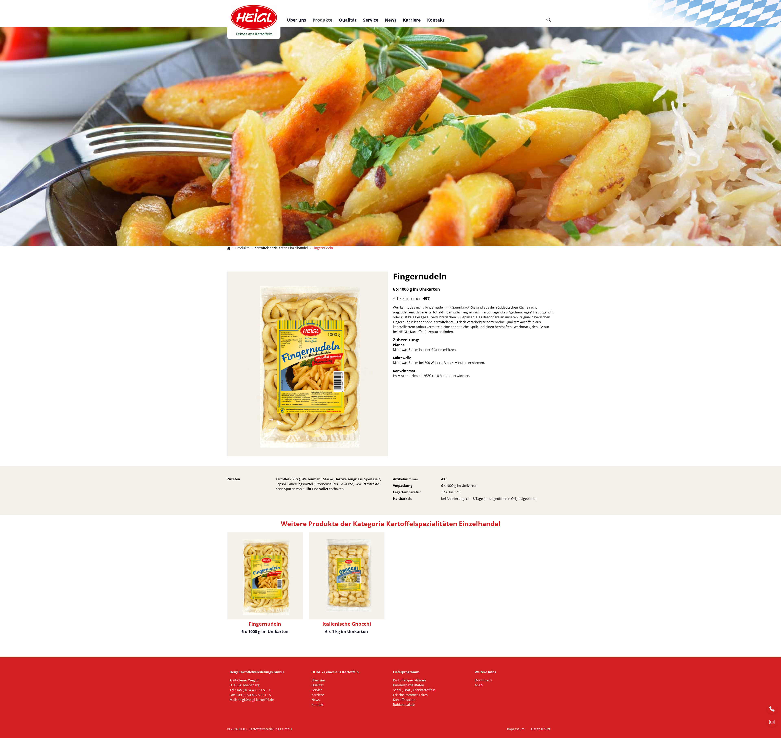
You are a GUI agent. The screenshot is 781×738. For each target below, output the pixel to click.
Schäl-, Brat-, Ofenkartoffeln (414, 690)
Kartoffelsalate (404, 699)
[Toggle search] (548, 21)
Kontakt (435, 20)
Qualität (348, 20)
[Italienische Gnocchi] (347, 575)
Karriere (412, 20)
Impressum (516, 729)
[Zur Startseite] (253, 20)
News (390, 20)
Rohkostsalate (404, 704)
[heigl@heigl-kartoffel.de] (772, 722)
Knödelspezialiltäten (408, 685)
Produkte (322, 20)
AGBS (479, 685)
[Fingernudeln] (307, 363)
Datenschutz (541, 729)
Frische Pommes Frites (410, 695)
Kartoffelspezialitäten (409, 680)
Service (370, 20)
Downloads (483, 680)
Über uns (296, 20)
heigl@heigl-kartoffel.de (256, 699)
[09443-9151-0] (772, 709)
